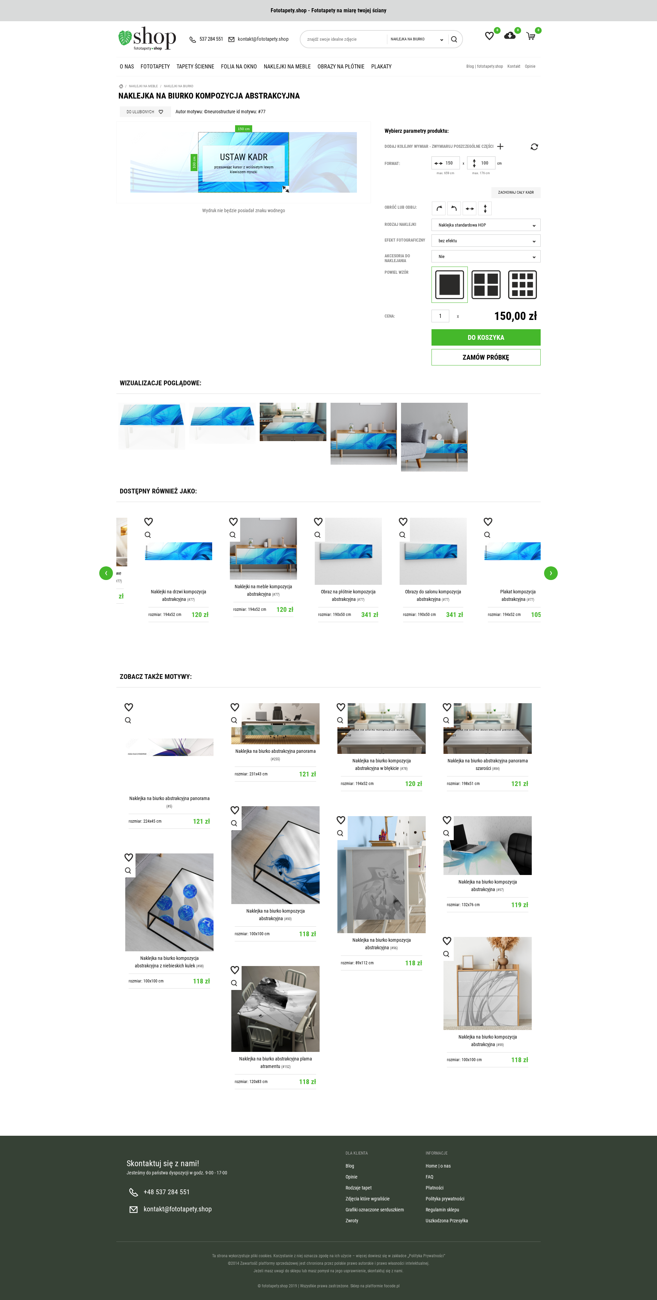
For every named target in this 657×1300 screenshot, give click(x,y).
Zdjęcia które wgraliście (368, 1198)
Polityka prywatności (445, 1198)
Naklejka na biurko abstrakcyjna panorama (169, 798)
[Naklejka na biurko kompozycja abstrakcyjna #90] (275, 855)
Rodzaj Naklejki (400, 224)
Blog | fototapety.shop (484, 66)
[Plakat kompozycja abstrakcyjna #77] (498, 551)
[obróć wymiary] (534, 147)
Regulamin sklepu (442, 1209)
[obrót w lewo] (454, 208)
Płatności (434, 1187)
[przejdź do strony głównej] (147, 38)
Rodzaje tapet (359, 1187)
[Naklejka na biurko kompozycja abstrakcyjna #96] (381, 874)
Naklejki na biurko (178, 86)
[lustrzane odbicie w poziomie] (469, 208)
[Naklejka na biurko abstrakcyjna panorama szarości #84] (487, 728)
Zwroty (352, 1220)
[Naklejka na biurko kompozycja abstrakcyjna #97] (487, 845)
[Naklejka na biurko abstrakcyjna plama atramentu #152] (275, 1009)
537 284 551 (211, 39)
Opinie (530, 66)
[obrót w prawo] (439, 208)
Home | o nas (438, 1166)
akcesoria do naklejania (397, 258)
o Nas (127, 66)
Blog (350, 1166)
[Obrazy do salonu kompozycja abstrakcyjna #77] (413, 551)
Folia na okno (239, 66)
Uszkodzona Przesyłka (447, 1220)
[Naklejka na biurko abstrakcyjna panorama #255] (275, 723)
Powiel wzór (397, 272)
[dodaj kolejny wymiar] (446, 146)
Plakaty (381, 66)
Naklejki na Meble (287, 66)
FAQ (429, 1177)
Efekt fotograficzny (405, 240)
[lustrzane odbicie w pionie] (485, 208)
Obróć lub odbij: (401, 207)
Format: (392, 163)
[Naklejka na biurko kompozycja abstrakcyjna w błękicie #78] (381, 728)
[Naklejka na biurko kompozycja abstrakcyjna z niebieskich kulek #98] (169, 902)
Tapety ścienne (195, 66)
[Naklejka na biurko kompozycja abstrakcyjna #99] (487, 983)
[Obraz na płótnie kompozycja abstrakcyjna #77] (328, 551)
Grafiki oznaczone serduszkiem (375, 1209)
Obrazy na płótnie (341, 66)
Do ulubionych (140, 112)
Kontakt (513, 66)
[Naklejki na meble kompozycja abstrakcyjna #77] (243, 549)
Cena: (390, 316)
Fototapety (155, 66)
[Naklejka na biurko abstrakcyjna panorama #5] (169, 747)
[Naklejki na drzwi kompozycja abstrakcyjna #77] (158, 551)
